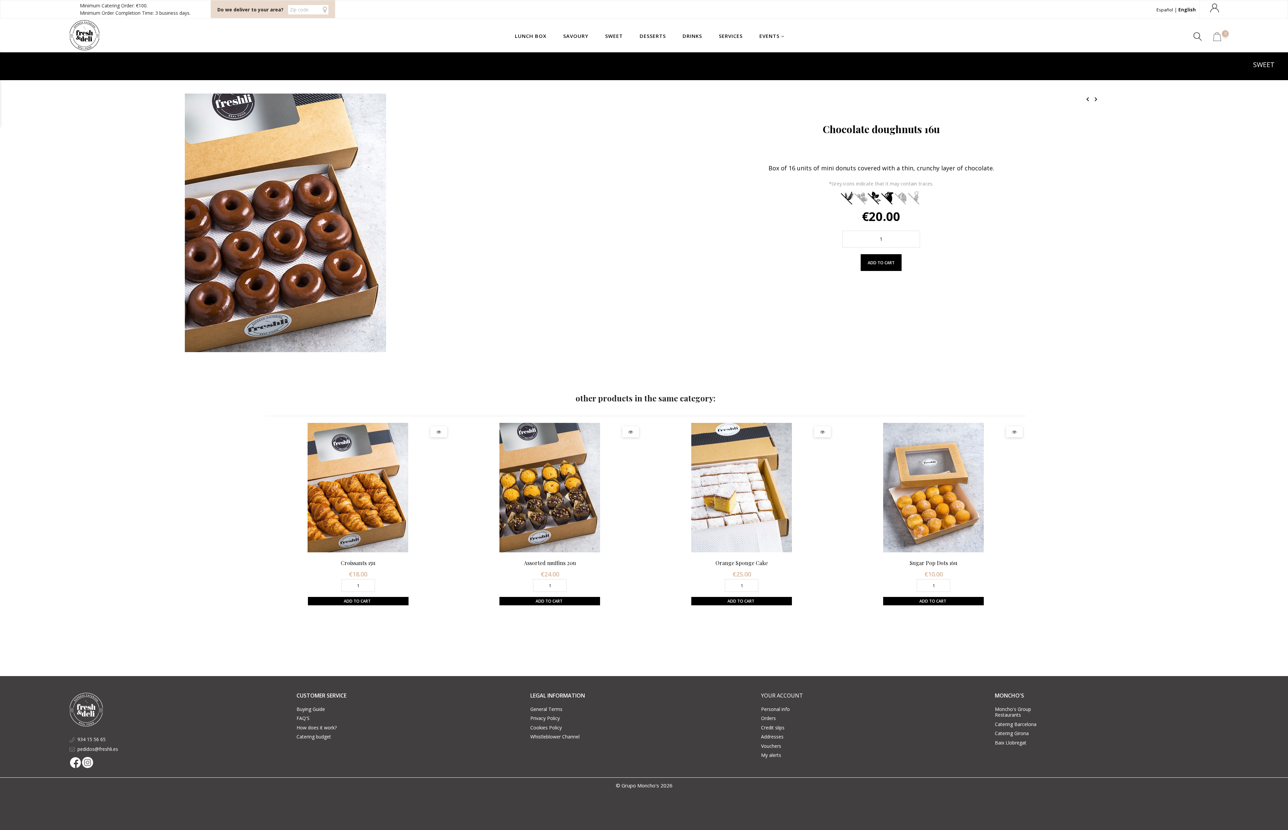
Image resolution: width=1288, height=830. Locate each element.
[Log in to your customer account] (1216, 11)
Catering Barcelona (1015, 724)
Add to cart (881, 263)
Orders (768, 718)
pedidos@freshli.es (97, 749)
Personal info (775, 709)
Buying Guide (311, 709)
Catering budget (314, 736)
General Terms (546, 709)
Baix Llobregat (1010, 742)
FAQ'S (303, 718)
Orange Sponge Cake (741, 562)
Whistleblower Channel (555, 736)
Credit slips (773, 727)
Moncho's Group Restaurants (1013, 712)
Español (1165, 10)
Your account (782, 695)
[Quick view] (438, 432)
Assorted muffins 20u (550, 562)
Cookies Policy (546, 727)
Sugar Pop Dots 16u (933, 562)
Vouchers (771, 746)
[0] (1217, 40)
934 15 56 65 (91, 739)
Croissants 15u (358, 562)
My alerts (771, 755)
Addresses (772, 736)
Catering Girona (1012, 733)
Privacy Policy (545, 718)
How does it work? (317, 727)
